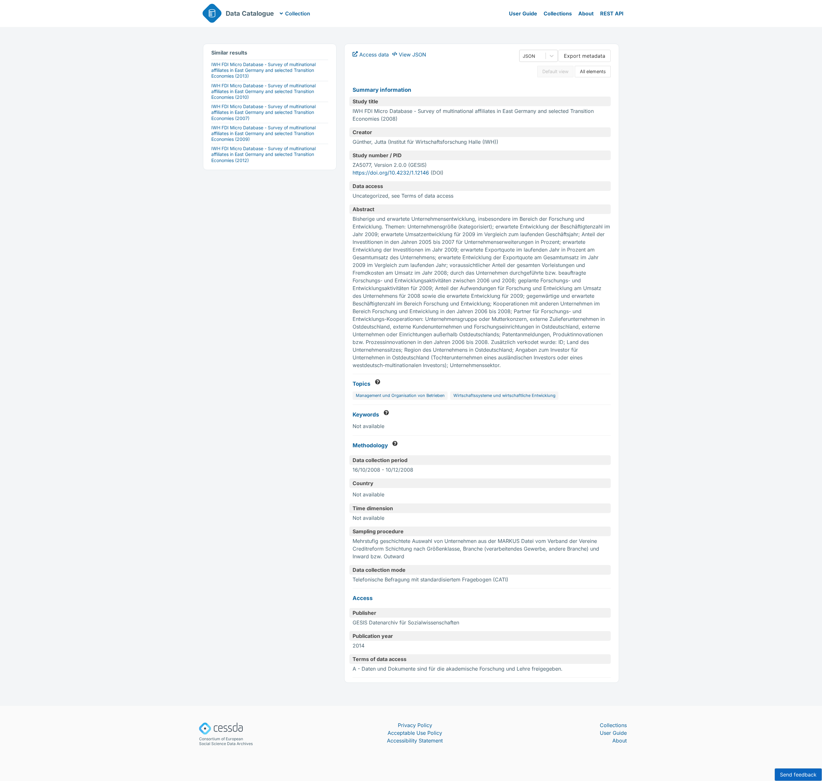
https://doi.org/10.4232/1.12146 (391, 172)
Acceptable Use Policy (415, 733)
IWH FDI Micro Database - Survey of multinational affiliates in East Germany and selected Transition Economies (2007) (263, 112)
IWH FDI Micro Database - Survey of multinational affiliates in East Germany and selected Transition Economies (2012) (263, 154)
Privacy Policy (415, 725)
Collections (558, 13)
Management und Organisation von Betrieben (400, 395)
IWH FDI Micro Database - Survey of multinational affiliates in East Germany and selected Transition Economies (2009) (263, 133)
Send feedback (798, 774)
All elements (593, 71)
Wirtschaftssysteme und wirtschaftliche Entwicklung (504, 395)
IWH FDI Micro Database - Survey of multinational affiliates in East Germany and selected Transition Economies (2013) (263, 70)
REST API (612, 13)
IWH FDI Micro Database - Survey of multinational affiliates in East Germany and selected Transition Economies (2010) (263, 91)
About (586, 13)
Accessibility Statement (415, 740)
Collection (297, 13)
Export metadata (584, 56)
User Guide (523, 13)
